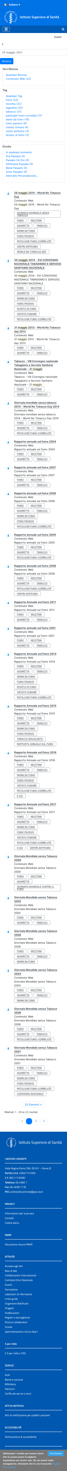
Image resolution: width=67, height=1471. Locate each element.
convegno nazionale (30, 1093)
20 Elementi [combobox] (32, 1104)
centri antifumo (17, 131)
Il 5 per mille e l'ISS (15, 1353)
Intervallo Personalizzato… (22, 175)
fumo (12, 100)
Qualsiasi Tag (14, 96)
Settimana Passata (19, 164)
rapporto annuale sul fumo (35, 744)
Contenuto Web (18, 78)
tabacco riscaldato (30, 738)
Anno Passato (16, 171)
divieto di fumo (17, 135)
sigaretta (14, 107)
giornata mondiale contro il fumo (35, 887)
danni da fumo (17, 119)
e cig (20, 795)
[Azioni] (5, 5)
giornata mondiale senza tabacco (33, 214)
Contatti (9, 1218)
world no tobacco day (32, 251)
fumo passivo (16, 123)
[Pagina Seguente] (44, 1121)
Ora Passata (15, 156)
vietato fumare (17, 127)
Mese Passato (16, 167)
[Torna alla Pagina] (2, 44)
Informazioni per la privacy (19, 1213)
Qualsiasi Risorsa (16, 74)
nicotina (14, 103)
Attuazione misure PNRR (19, 1244)
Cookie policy (12, 1223)
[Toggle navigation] (6, 29)
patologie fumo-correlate (24, 115)
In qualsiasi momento (19, 152)
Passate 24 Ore (17, 160)
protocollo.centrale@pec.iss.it (27, 1192)
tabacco (13, 111)
